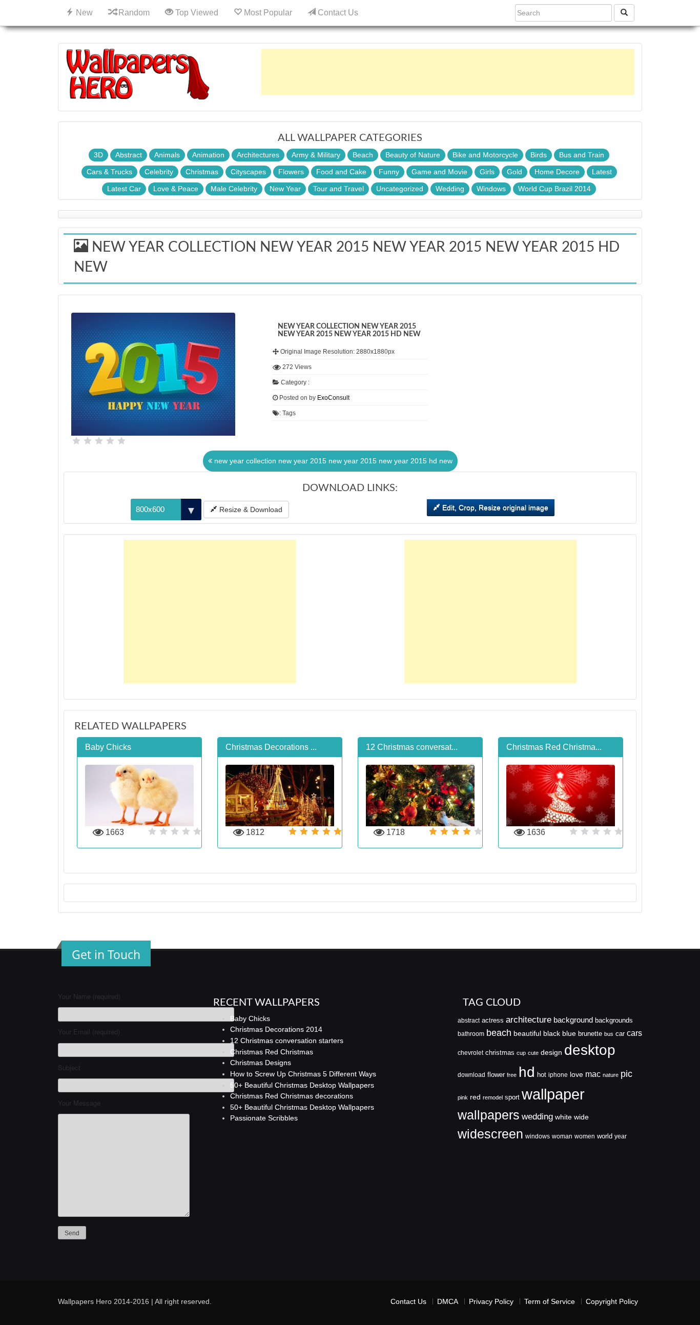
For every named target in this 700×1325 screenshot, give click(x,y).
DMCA (447, 1301)
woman (562, 1136)
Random (133, 12)
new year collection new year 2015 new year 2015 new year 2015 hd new (332, 461)
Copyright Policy (612, 1301)
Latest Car (124, 189)
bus (608, 1034)
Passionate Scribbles (264, 1118)
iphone (558, 1075)
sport (512, 1097)
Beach (363, 155)
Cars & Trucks (109, 172)
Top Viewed (195, 12)
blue (569, 1033)
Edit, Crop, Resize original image (494, 507)
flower (496, 1074)
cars (634, 1032)
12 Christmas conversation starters (286, 1040)
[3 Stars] (99, 441)
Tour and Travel (338, 189)
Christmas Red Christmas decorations (291, 1096)
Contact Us (337, 12)
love (576, 1074)
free (512, 1075)
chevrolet (470, 1052)
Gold (514, 172)
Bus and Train (581, 155)
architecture (528, 1020)
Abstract (128, 155)
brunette (590, 1033)
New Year (285, 189)
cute (533, 1053)
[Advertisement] (447, 72)
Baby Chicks (250, 1018)
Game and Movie (439, 172)
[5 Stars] (121, 441)
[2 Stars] (88, 441)
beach (498, 1033)
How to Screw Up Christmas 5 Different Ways (303, 1074)
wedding (537, 1117)
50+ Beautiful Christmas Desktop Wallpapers (302, 1085)
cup (521, 1053)
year (620, 1136)
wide (581, 1117)
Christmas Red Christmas (271, 1052)
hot (541, 1074)
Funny (389, 172)
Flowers (291, 172)
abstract (469, 1020)
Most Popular (267, 12)
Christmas (202, 172)
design (551, 1052)
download (471, 1074)
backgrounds (614, 1020)
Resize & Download (249, 509)
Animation (208, 155)
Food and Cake (341, 172)
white (563, 1117)
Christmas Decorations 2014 (276, 1029)
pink (463, 1097)
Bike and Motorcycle (485, 155)
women (584, 1136)
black (551, 1033)
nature (611, 1075)
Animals (167, 155)
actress (493, 1020)
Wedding (450, 189)
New (83, 12)
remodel (493, 1097)
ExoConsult (333, 397)
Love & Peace (175, 189)
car (620, 1033)
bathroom (471, 1033)
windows (537, 1136)
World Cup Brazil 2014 (554, 189)
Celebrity (159, 172)
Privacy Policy (491, 1301)
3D (98, 155)
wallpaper (553, 1094)
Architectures (258, 155)
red (475, 1097)
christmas (499, 1052)
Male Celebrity (234, 189)
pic (626, 1073)
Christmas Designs (260, 1062)
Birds (538, 155)
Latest (602, 172)
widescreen (490, 1134)
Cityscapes (248, 172)
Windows (491, 189)
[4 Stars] (110, 441)
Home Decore (557, 172)
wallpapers (489, 1115)
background (573, 1020)
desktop (589, 1050)
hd (527, 1072)
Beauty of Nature (412, 155)
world (604, 1136)
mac (593, 1073)
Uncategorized (399, 189)
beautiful (527, 1033)
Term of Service (549, 1301)
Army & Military (316, 155)
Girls (487, 172)
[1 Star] (76, 441)
